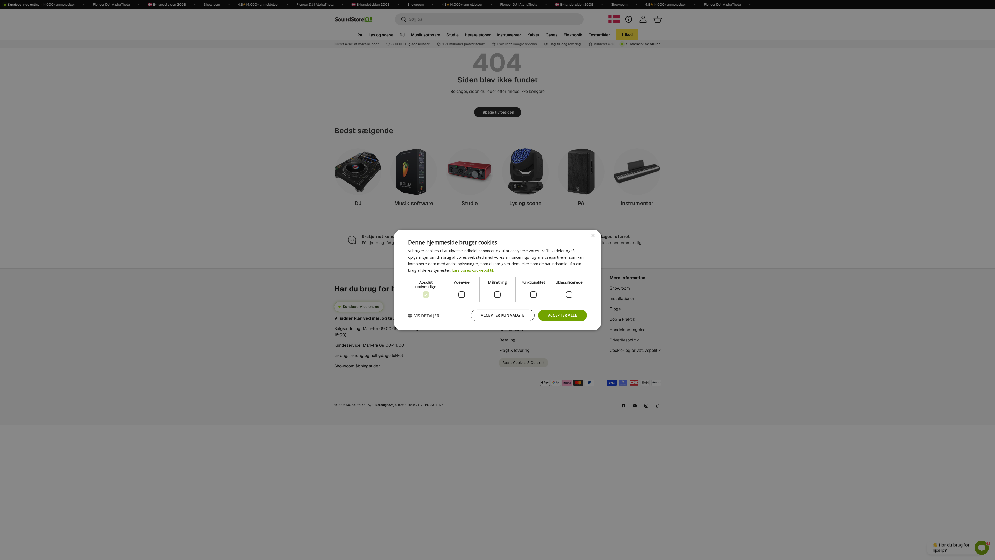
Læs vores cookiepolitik (473, 270)
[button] (423, 315)
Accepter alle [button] (562, 315)
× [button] (593, 236)
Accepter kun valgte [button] (502, 315)
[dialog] (497, 280)
